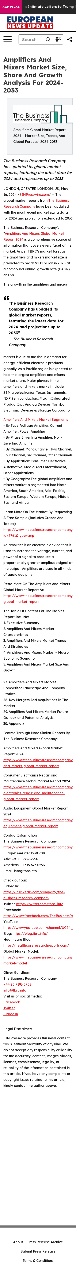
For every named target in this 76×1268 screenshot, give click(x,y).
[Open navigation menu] (7, 39)
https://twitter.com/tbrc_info (39, 904)
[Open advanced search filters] (58, 39)
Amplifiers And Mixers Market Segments (35, 419)
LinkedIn (10, 1014)
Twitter (9, 1008)
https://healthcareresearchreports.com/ (36, 945)
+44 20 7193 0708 (17, 984)
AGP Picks (11, 7)
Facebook (11, 1002)
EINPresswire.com (34, 194)
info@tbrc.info (14, 990)
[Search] (48, 39)
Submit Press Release (38, 1251)
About (18, 1242)
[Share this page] (70, 39)
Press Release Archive (45, 1242)
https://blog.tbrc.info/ (30, 933)
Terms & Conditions (38, 1260)
